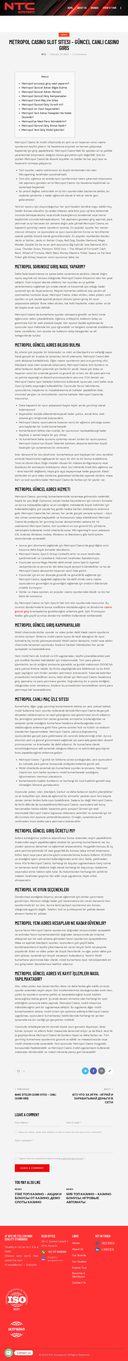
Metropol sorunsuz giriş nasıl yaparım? (45, 83)
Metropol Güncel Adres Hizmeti (41, 92)
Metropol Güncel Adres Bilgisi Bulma (44, 87)
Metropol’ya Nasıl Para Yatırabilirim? (44, 121)
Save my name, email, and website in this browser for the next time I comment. (60, 1132)
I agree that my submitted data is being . (52, 1158)
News (64, 35)
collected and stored (72, 1158)
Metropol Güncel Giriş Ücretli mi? (42, 104)
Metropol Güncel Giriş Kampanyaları (44, 96)
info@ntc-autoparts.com (55, 1259)
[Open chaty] (9, 1353)
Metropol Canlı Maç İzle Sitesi (40, 100)
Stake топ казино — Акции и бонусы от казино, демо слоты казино (38, 1198)
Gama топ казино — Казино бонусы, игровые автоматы (88, 1198)
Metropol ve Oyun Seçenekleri (41, 109)
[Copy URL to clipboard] (109, 1070)
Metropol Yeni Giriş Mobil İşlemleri (43, 130)
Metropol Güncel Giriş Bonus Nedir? (44, 125)
